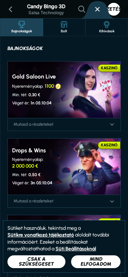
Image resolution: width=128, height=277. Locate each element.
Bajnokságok (21, 31)
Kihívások (106, 31)
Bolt (64, 31)
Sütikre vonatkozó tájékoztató (40, 235)
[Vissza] (10, 9)
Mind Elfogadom (96, 261)
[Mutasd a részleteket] (112, 124)
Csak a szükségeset (36, 261)
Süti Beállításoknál (75, 249)
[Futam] (97, 9)
